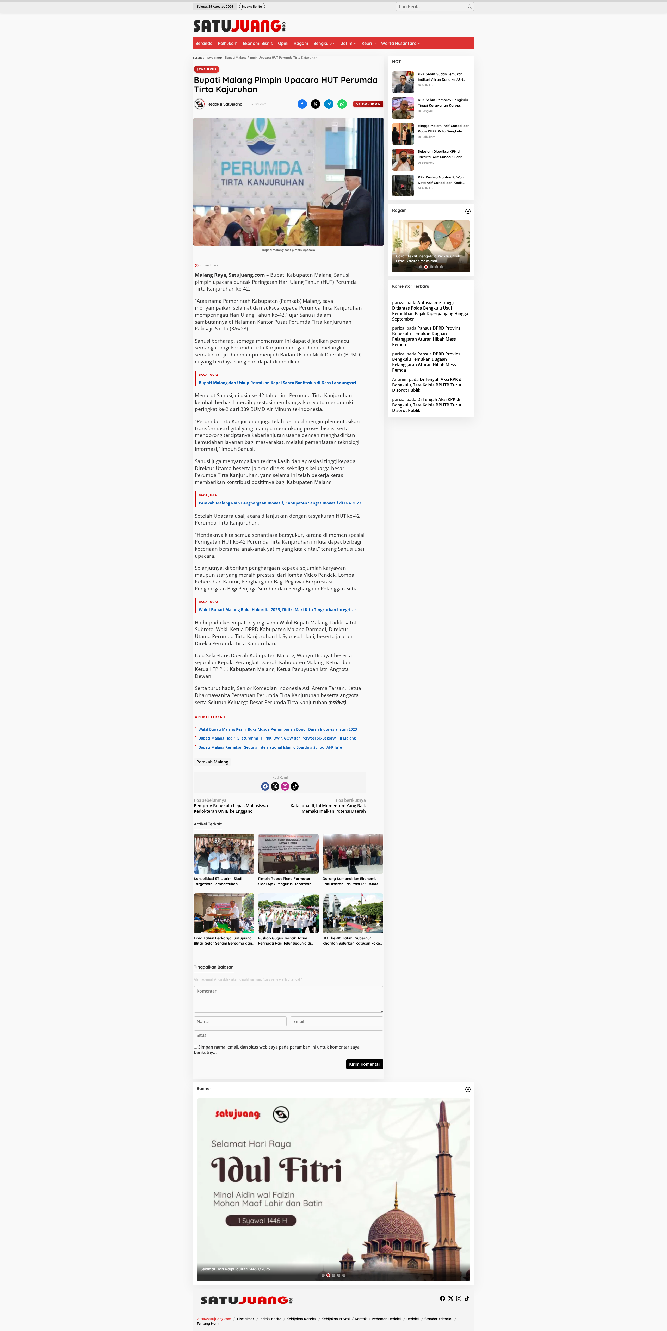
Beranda (198, 57)
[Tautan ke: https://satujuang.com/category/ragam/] (468, 211)
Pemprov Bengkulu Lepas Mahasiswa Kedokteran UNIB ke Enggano (231, 806)
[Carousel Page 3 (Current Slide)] (431, 267)
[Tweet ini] (315, 104)
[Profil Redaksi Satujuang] (199, 104)
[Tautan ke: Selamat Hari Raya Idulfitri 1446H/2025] (333, 1189)
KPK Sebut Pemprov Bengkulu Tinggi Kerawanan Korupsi (443, 102)
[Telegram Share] (329, 104)
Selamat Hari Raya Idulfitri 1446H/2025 (235, 1269)
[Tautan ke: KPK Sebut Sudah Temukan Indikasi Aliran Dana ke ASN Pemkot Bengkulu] (403, 82)
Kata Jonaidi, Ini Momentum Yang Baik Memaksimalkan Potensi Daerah (328, 806)
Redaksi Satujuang (225, 104)
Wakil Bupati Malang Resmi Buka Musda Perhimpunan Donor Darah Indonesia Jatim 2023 (278, 729)
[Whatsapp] (342, 104)
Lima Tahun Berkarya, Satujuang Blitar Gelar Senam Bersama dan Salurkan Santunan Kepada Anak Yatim (223, 941)
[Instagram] (285, 786)
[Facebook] (265, 786)
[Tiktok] (295, 786)
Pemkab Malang (212, 762)
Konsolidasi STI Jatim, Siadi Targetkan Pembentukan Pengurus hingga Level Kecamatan (218, 881)
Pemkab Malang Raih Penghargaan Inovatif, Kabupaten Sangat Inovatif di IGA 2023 (280, 503)
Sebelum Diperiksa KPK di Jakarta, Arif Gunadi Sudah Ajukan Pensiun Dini (440, 154)
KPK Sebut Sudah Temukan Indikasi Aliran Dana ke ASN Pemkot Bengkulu (440, 77)
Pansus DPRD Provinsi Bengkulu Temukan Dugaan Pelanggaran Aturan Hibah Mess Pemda (426, 336)
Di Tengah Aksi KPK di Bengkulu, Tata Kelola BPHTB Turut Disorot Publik (427, 385)
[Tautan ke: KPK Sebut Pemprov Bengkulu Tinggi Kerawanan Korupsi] (403, 107)
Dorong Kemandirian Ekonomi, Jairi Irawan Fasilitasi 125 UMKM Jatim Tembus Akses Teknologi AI (352, 881)
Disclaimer (245, 1319)
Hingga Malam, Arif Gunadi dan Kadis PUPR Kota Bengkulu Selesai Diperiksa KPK (444, 129)
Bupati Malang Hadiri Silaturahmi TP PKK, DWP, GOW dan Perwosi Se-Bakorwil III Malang (277, 738)
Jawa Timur (214, 57)
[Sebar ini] (302, 104)
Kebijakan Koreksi (301, 1319)
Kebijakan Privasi (336, 1319)
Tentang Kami (208, 1323)
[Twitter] (275, 786)
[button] (469, 6)
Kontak (361, 1319)
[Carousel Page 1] (420, 266)
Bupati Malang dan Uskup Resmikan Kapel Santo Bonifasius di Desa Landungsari (277, 382)
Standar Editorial (438, 1319)
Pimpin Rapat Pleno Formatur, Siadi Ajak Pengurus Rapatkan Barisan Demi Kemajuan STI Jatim (288, 881)
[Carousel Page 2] (426, 266)
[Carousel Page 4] (436, 266)
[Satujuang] (239, 25)
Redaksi (412, 1319)
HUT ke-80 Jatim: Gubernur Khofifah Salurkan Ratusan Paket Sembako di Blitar (352, 941)
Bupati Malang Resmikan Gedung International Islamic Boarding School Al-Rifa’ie (270, 747)
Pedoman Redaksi (386, 1319)
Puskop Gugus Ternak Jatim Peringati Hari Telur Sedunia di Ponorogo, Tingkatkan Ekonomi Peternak (286, 941)
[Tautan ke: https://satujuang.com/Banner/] (468, 1089)
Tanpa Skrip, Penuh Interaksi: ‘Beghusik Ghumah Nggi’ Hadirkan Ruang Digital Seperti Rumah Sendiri (430, 258)
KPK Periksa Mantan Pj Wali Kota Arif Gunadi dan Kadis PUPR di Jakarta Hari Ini (441, 180)
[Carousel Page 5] (441, 266)
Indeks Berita (270, 1319)
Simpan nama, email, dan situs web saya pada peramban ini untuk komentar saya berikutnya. (277, 1049)
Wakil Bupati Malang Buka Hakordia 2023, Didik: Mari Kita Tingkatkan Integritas (278, 609)
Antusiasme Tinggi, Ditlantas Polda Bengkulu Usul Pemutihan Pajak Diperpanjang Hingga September (430, 311)
